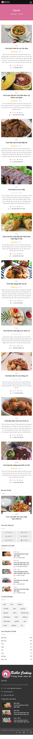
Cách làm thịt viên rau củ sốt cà (16, 421)
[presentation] (3, 503)
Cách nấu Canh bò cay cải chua (16, 48)
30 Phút (14, 113)
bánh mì (20, 604)
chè (22, 625)
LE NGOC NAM (20, 558)
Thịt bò (16, 10)
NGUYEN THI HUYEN (21, 566)
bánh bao (14, 625)
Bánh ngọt (16, 638)
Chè (16, 650)
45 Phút (14, 391)
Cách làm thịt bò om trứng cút (16, 376)
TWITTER (25, 532)
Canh (16, 46)
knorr (12, 604)
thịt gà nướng (6, 621)
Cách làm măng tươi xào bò (16, 284)
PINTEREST (25, 536)
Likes (21, 65)
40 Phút (14, 254)
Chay (16, 653)
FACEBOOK (9, 532)
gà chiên (17, 621)
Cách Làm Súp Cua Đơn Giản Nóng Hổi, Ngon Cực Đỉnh (21, 573)
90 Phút (14, 160)
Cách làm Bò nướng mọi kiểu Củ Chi (16, 465)
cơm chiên (5, 609)
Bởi (17, 68)
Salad (16, 647)
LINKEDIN (10, 536)
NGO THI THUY (20, 575)
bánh (4, 604)
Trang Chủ (13, 14)
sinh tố (14, 613)
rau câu (5, 625)
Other (16, 93)
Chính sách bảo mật (8, 695)
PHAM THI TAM (20, 593)
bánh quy (25, 617)
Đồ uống (16, 656)
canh (25, 621)
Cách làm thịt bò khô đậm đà (16, 142)
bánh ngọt (5, 613)
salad (14, 609)
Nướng (16, 462)
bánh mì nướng (24, 613)
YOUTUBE (25, 540)
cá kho (16, 617)
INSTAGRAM (9, 540)
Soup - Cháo (17, 718)
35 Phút (14, 207)
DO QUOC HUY (20, 584)
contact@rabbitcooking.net (14, 688)
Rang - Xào (16, 659)
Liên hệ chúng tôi (8, 692)
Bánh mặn (16, 641)
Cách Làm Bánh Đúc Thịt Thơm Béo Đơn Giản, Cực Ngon (21, 564)
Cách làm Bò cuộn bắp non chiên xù (16, 331)
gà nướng (23, 609)
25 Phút (14, 65)
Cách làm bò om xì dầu (16, 189)
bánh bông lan (6, 617)
